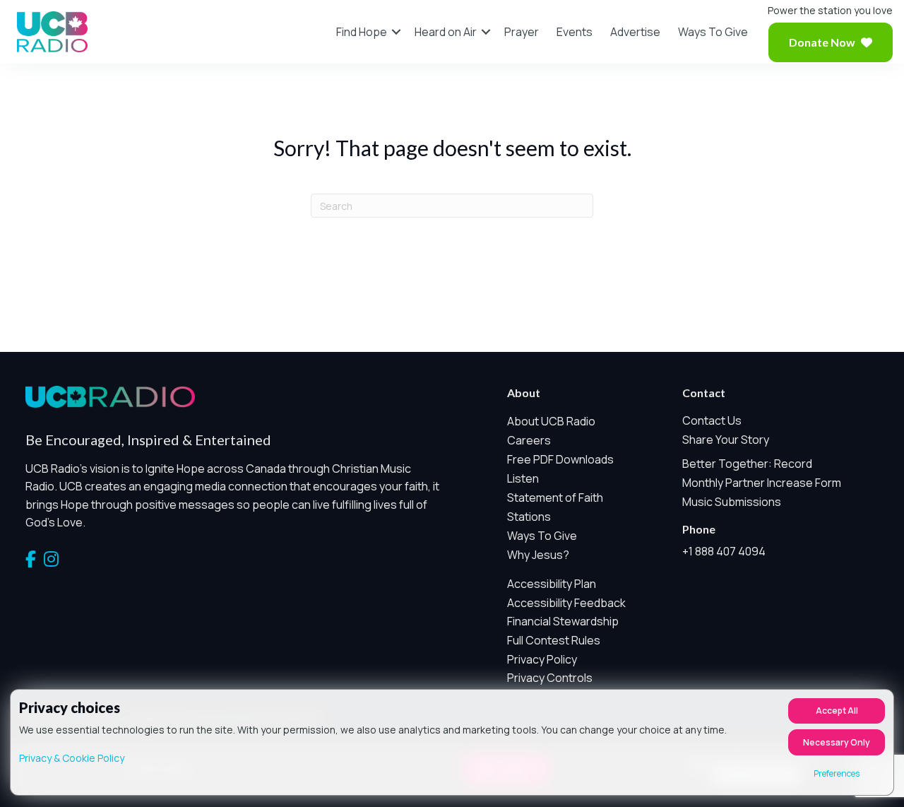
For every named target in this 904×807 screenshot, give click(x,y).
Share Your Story (725, 439)
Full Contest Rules (553, 640)
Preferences (837, 773)
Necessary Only (836, 742)
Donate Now (822, 42)
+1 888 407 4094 (724, 551)
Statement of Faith (555, 497)
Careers (529, 440)
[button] (396, 32)
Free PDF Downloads (560, 459)
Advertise (635, 32)
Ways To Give (713, 32)
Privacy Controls (550, 677)
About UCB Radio (551, 421)
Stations (529, 516)
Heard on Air (446, 32)
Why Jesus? (538, 554)
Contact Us (712, 420)
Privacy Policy (542, 659)
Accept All (837, 711)
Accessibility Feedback (566, 603)
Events (575, 32)
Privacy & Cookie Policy (71, 758)
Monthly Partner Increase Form (761, 482)
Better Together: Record (747, 463)
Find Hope (361, 32)
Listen (523, 478)
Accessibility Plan (551, 583)
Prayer (521, 32)
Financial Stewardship (563, 621)
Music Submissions (731, 501)
